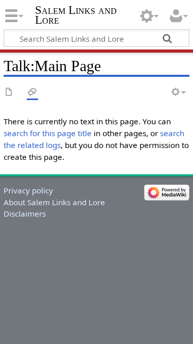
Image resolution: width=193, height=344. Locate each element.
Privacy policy (28, 190)
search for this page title (48, 133)
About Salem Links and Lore (54, 202)
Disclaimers (25, 213)
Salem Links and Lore (76, 15)
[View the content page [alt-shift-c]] (9, 93)
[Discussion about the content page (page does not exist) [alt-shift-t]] (32, 93)
